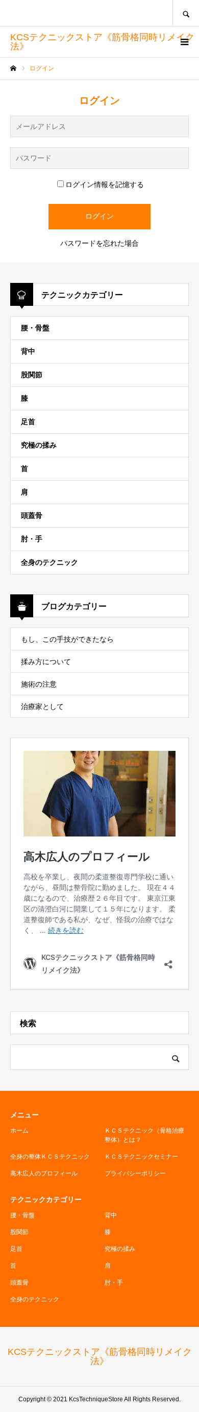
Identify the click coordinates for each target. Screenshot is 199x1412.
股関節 (31, 375)
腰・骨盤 (35, 328)
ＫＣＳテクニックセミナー (141, 1156)
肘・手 (31, 539)
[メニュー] (183, 42)
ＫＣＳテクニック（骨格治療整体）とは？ (144, 1135)
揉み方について (46, 662)
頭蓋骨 (31, 515)
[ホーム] (13, 68)
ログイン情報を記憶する (104, 184)
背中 (28, 351)
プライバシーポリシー (135, 1173)
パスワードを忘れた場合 (99, 243)
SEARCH (185, 13)
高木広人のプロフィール (44, 1173)
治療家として (42, 706)
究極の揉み (39, 445)
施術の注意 (39, 684)
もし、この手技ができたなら (67, 639)
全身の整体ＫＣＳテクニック (50, 1156)
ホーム (19, 1130)
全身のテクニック (49, 562)
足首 (28, 421)
